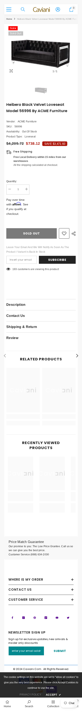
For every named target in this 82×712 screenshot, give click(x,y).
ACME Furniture (27, 121)
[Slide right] (77, 356)
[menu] (8, 9)
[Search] (22, 9)
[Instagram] (24, 618)
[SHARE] (72, 234)
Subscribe (57, 260)
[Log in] (58, 9)
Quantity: (11, 181)
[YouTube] (57, 618)
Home (9, 19)
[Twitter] (68, 618)
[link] (23, 416)
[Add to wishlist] (64, 233)
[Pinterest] (35, 618)
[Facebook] (12, 618)
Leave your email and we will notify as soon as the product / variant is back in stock (37, 249)
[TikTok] (46, 618)
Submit (60, 651)
